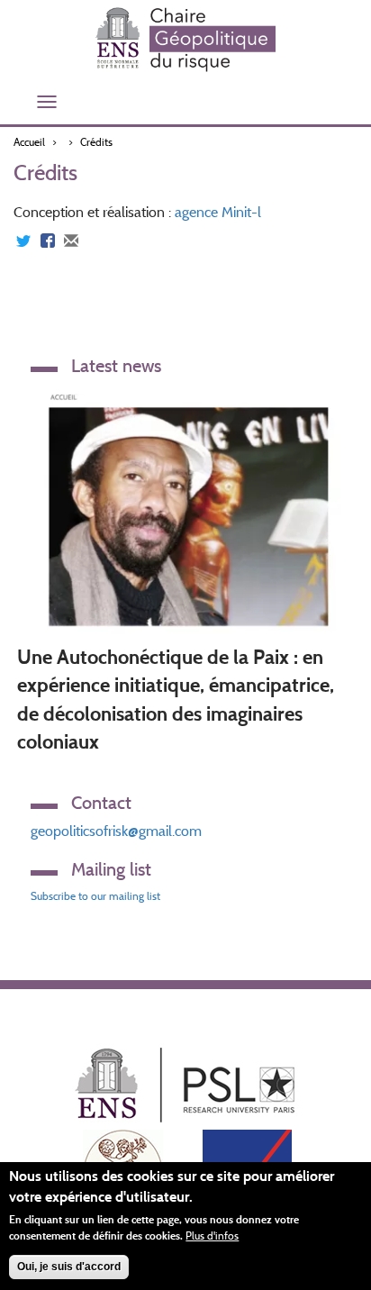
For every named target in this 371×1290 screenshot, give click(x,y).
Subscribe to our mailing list (95, 896)
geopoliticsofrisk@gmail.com (116, 831)
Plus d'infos (212, 1235)
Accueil (29, 142)
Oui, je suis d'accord (69, 1266)
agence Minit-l (218, 212)
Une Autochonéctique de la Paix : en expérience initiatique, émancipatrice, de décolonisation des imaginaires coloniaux (175, 699)
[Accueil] (185, 39)
